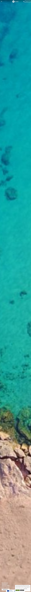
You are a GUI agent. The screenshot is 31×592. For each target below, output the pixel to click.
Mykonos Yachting (15, 1)
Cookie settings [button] (26, 587)
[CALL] (23, 1)
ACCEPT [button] (18, 590)
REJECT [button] (22, 590)
